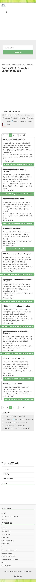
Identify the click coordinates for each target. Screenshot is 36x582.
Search (18, 52)
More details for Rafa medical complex (19, 249)
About (3, 513)
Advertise (4, 519)
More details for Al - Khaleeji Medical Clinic (18, 164)
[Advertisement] (18, 22)
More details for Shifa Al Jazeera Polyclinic (18, 379)
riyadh (23, 64)
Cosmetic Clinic (23, 143)
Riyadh (12, 161)
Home (3, 64)
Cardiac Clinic (18, 148)
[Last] (24, 135)
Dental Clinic (30, 64)
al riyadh (18, 64)
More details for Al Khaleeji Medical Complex (17, 223)
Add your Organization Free (10, 516)
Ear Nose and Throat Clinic (17, 234)
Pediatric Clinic (8, 236)
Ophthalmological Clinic (11, 145)
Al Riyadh (6, 161)
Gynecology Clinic (14, 150)
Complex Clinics (10, 64)
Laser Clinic (7, 152)
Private (5, 143)
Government (9, 478)
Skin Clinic (13, 143)
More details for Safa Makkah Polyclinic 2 (18, 399)
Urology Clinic (22, 179)
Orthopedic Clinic (14, 259)
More (8, 124)
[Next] (20, 135)
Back (4, 124)
